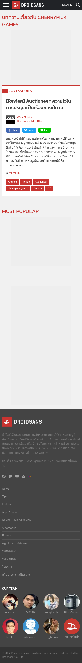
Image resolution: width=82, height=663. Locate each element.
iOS (49, 188)
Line (46, 130)
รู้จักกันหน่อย (10, 551)
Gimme (30, 611)
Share (15, 130)
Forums (7, 535)
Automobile (9, 527)
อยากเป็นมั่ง (71, 637)
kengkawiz (51, 612)
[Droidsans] (28, 5)
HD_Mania (51, 637)
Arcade (26, 181)
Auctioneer (41, 181)
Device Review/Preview (16, 519)
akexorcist (30, 637)
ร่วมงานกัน (9, 559)
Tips (4, 496)
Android (12, 181)
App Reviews (10, 512)
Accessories (20, 91)
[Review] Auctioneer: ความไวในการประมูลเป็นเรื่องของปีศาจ (38, 104)
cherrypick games (18, 188)
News (5, 488)
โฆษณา (7, 566)
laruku (10, 637)
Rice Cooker (72, 612)
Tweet (31, 130)
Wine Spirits (24, 117)
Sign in (67, 4)
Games (37, 188)
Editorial (7, 504)
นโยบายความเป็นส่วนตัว (17, 574)
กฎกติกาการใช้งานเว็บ (16, 543)
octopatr (10, 612)
